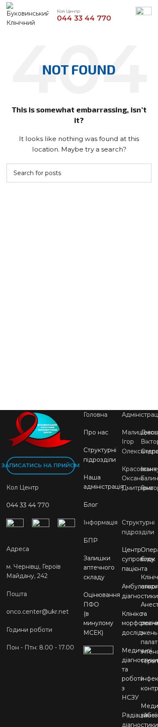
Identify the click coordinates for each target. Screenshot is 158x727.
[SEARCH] (142, 173)
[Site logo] (27, 14)
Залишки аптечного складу (99, 567)
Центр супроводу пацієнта (138, 559)
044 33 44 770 (27, 505)
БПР (90, 540)
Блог (90, 505)
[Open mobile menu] (143, 14)
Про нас (95, 432)
